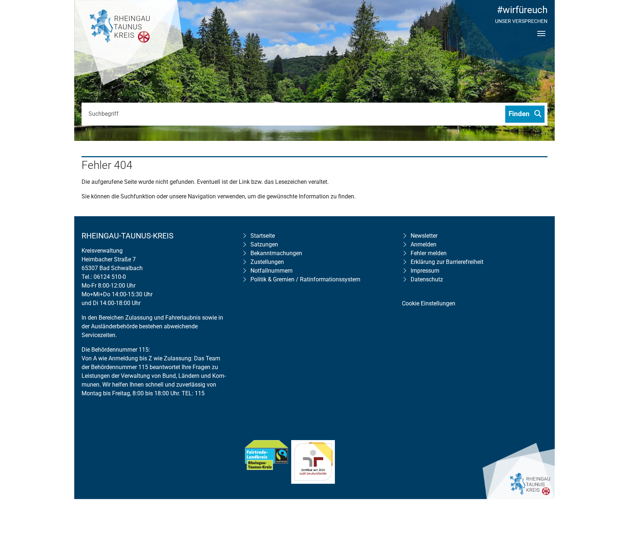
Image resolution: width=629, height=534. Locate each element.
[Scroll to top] (613, 481)
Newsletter (424, 235)
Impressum (425, 270)
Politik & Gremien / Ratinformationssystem (305, 279)
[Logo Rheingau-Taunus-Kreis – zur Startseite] (128, 43)
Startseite (262, 235)
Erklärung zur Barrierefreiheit (447, 261)
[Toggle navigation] (541, 39)
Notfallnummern (271, 270)
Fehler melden (429, 253)
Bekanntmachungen (276, 253)
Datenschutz (427, 279)
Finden (520, 114)
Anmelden (423, 244)
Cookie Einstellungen (428, 303)
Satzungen (264, 244)
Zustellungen (267, 261)
